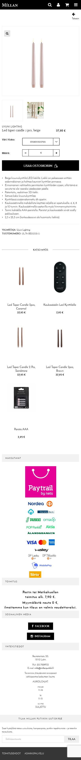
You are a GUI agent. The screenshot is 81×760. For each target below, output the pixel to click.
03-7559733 (43, 664)
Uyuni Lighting (12, 126)
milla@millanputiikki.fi (44, 668)
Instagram (42, 636)
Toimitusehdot (11, 753)
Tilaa (71, 739)
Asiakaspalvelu (34, 753)
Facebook (41, 626)
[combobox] (40, 141)
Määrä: (6, 153)
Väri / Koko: (8, 139)
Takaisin (75, 18)
